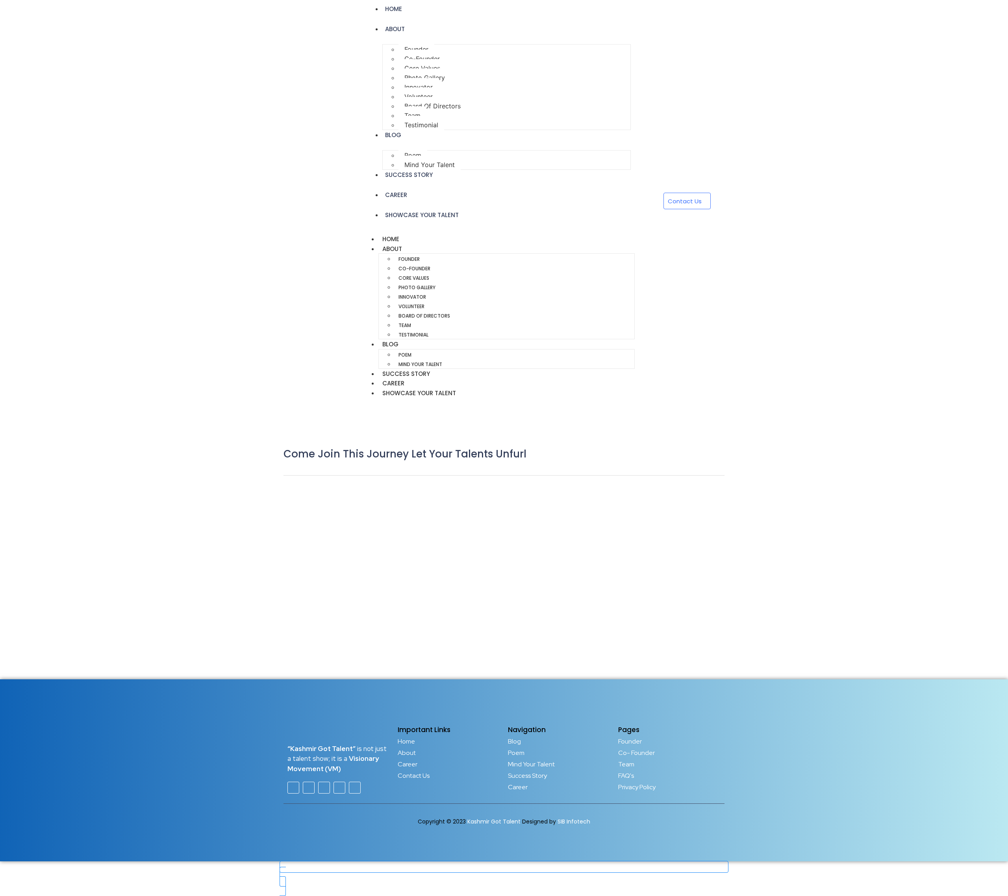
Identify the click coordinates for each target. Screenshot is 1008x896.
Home (390, 239)
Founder (416, 49)
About (395, 29)
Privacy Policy (637, 787)
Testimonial (421, 125)
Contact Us (414, 775)
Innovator (418, 87)
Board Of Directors (432, 106)
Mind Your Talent (420, 364)
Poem (412, 155)
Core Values (422, 68)
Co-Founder (422, 59)
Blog (393, 135)
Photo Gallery (424, 78)
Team (412, 115)
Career (396, 195)
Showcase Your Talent (422, 215)
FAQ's (626, 775)
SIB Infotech (574, 821)
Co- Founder (636, 753)
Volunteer (418, 96)
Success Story (409, 175)
